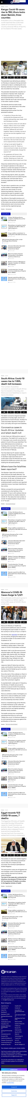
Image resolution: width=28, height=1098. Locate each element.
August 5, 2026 (12, 236)
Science (17, 1030)
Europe (3, 1036)
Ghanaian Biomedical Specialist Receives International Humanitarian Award (16, 247)
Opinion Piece (18, 1023)
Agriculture (4, 1006)
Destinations (4, 1021)
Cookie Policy (10, 1082)
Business (3, 1014)
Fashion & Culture (5, 1038)
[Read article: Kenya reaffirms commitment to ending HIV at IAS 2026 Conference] (4, 234)
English (17, 1)
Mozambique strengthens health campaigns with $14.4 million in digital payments (17, 227)
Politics (17, 1025)
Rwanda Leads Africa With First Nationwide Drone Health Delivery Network (17, 279)
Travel (16, 1038)
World (16, 1042)
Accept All (14, 1087)
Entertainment (5, 1034)
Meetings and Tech (20, 1018)
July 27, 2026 (5, 242)
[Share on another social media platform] (24, 77)
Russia (16, 1028)
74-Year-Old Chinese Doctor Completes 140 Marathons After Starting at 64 (16, 219)
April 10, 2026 (11, 250)
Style (16, 1034)
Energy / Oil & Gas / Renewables (6, 1026)
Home (2, 6)
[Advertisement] (14, 45)
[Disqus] (14, 306)
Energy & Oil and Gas (6, 1030)
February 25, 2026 (12, 274)
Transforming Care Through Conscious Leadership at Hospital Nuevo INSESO (17, 271)
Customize (14, 1091)
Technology (18, 1036)
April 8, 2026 (11, 258)
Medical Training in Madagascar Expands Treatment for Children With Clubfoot (16, 263)
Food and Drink (5, 1042)
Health (6, 6)
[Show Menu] (2, 2)
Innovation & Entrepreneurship (19, 1010)
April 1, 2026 (11, 266)
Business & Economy (6, 1016)
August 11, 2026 (12, 230)
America (3, 1008)
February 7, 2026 (12, 282)
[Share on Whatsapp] (17, 77)
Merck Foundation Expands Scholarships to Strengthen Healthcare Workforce (15, 255)
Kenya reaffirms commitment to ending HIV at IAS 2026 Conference (17, 233)
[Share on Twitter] (11, 77)
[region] (14, 1084)
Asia (2, 1010)
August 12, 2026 (12, 222)
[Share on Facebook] (4, 77)
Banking (3, 1012)
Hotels (16, 1008)
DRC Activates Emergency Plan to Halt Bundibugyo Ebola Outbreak (12, 240)
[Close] (26, 1072)
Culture (3, 1019)
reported (14, 634)
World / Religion (19, 1044)
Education (3, 1024)
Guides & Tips (4, 1044)
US (15, 1040)
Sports (17, 1032)
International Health (20, 1015)
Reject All (14, 1095)
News (16, 1021)
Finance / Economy (6, 1040)
